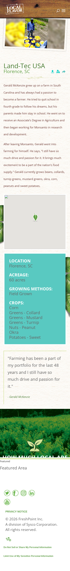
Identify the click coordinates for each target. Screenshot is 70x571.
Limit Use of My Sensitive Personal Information (28, 556)
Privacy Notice (16, 511)
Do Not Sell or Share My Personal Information (28, 547)
